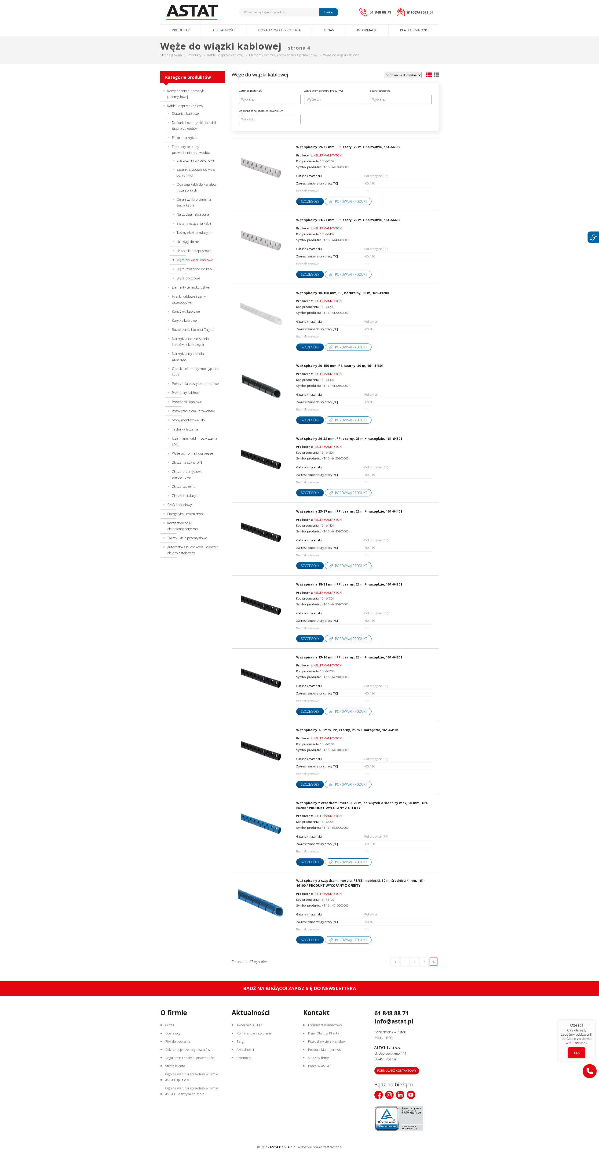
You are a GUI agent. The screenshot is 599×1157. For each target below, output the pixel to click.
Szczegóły (310, 201)
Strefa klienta (175, 1066)
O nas (329, 30)
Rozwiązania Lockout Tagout (193, 329)
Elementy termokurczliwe (191, 287)
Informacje (367, 30)
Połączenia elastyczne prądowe (195, 383)
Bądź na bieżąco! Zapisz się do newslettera (299, 988)
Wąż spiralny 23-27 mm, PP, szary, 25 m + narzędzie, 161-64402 (348, 220)
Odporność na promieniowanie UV (261, 110)
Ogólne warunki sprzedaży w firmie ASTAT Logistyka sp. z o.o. (191, 1091)
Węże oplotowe (188, 278)
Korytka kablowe (184, 320)
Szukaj (328, 12)
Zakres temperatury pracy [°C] (323, 90)
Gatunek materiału (250, 90)
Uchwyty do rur (188, 241)
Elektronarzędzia (184, 137)
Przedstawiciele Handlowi (327, 1041)
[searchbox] (270, 99)
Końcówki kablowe (186, 311)
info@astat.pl (393, 1021)
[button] (590, 1071)
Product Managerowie (325, 1049)
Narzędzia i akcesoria (193, 214)
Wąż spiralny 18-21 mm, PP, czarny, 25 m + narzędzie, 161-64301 (349, 584)
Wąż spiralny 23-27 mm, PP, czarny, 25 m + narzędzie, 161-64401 (349, 511)
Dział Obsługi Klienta (323, 1033)
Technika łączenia (185, 429)
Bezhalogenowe (380, 90)
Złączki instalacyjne (186, 495)
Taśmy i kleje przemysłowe (187, 538)
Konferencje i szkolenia (254, 1033)
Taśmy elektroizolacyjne (194, 232)
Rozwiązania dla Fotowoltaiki (193, 411)
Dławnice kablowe (185, 113)
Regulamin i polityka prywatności (190, 1058)
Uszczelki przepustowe (194, 251)
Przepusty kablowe (186, 392)
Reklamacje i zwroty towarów (187, 1049)
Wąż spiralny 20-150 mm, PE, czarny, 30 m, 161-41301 (340, 365)
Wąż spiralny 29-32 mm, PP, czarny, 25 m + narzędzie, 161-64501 (349, 438)
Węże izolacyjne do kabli (195, 269)
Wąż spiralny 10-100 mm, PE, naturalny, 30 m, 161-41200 (342, 293)
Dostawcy (172, 1033)
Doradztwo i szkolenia (279, 30)
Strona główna (171, 55)
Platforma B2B (413, 30)
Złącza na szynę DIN (187, 462)
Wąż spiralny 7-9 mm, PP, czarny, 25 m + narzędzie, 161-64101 (347, 730)
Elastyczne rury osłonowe (196, 160)
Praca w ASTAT (319, 1066)
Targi (240, 1041)
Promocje (244, 1058)
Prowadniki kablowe (187, 402)
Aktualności (223, 30)
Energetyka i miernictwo (185, 514)
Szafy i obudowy (179, 505)
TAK (576, 1053)
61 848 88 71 (391, 1013)
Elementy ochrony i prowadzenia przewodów (283, 55)
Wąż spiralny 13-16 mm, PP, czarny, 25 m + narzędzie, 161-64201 (349, 657)
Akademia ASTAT (250, 1025)
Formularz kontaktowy (325, 1025)
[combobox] (270, 99)
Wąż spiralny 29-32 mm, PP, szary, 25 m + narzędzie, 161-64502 (348, 147)
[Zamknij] (595, 1019)
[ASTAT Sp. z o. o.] (192, 12)
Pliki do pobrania (177, 1041)
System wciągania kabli (194, 223)
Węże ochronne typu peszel (193, 453)
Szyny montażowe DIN (188, 420)
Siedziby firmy (318, 1058)
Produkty (181, 30)
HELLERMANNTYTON (328, 155)
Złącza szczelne (183, 486)
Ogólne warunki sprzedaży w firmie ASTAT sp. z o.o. (191, 1077)
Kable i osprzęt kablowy (225, 55)
